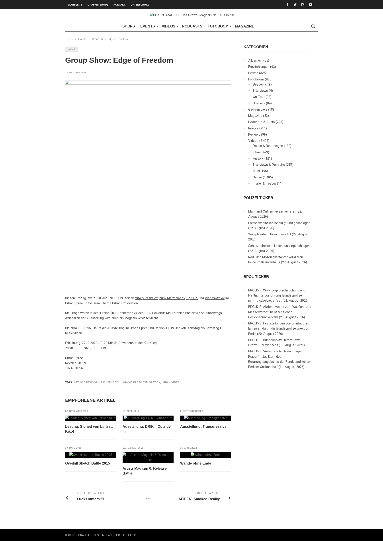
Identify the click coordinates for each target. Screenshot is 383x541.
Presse (253, 128)
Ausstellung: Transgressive (203, 426)
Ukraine (126, 382)
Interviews (260, 91)
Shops (128, 26)
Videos (168, 26)
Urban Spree (170, 382)
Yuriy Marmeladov (172, 298)
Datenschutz (140, 4)
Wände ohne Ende (195, 463)
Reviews (254, 135)
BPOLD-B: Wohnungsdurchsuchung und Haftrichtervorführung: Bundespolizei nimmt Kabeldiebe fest (276, 295)
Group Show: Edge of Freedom (110, 39)
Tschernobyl (110, 382)
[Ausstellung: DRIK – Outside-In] (148, 418)
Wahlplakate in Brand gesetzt (269, 234)
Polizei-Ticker (258, 198)
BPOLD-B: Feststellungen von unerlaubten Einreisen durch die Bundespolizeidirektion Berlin (278, 328)
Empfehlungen (258, 67)
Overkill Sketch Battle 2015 (87, 463)
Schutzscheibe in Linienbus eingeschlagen (279, 246)
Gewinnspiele (257, 109)
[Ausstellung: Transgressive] (205, 418)
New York (93, 382)
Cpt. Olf (192, 298)
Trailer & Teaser (264, 184)
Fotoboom (218, 26)
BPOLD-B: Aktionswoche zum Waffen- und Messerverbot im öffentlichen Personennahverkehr (279, 312)
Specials (259, 103)
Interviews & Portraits (269, 165)
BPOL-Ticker (256, 277)
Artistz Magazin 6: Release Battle (145, 471)
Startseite (74, 4)
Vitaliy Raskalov (146, 298)
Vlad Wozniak (215, 298)
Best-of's (260, 84)
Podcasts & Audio (261, 122)
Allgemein (255, 60)
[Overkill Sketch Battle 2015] (90, 455)
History (258, 158)
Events (147, 26)
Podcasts (192, 26)
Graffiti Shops (98, 4)
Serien (257, 177)
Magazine (244, 26)
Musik (257, 171)
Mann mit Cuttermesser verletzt (272, 211)
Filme (257, 152)
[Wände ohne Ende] (206, 455)
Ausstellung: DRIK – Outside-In (147, 429)
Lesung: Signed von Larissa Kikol (89, 429)
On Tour (259, 97)
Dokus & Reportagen (268, 146)
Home (69, 39)
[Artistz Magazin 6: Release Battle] (148, 457)
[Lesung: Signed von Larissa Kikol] (90, 418)
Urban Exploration (146, 382)
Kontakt (119, 4)
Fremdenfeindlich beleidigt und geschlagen (279, 223)
